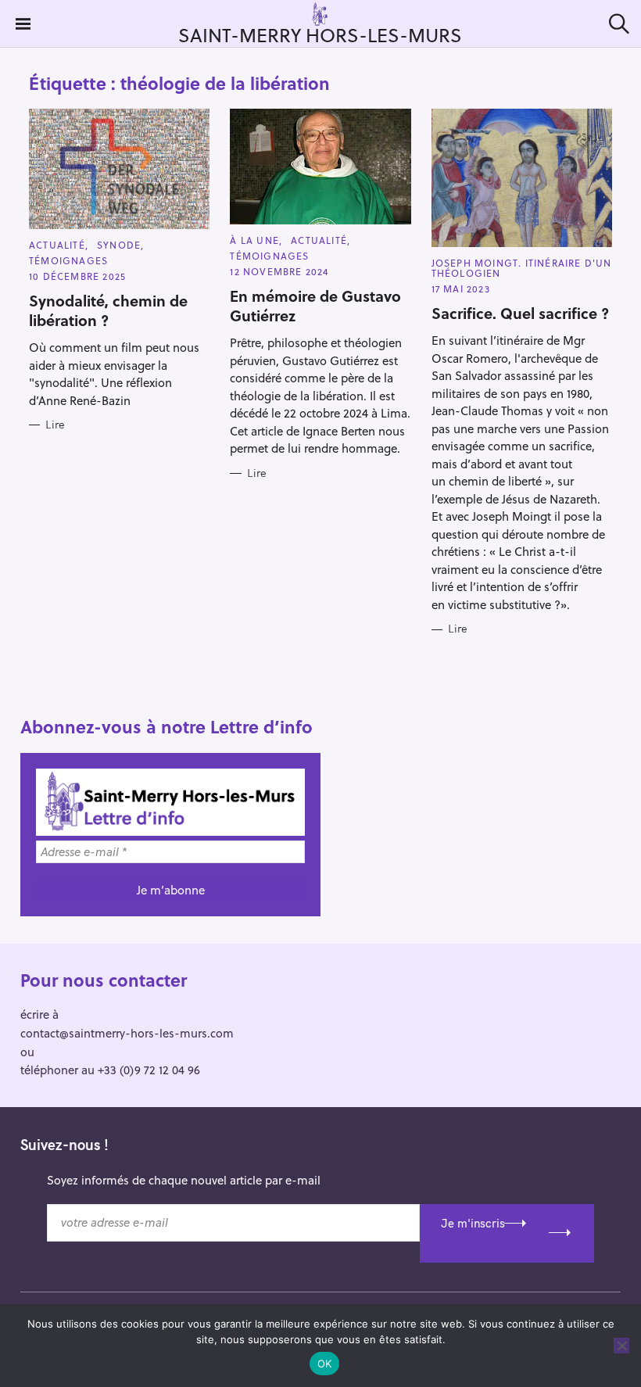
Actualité (57, 245)
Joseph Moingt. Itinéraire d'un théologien (522, 268)
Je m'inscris (473, 1223)
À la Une (254, 240)
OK (324, 1363)
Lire (55, 425)
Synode (119, 245)
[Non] (621, 1345)
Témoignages (68, 260)
